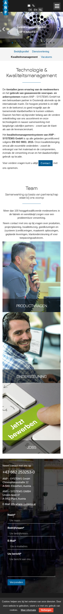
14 (50, 42)
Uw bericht (14, 553)
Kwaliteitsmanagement (24, 56)
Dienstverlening (40, 51)
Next (58, 28)
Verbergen (46, 610)
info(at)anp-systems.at (23, 504)
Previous (4, 28)
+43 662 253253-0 (19, 472)
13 (47, 42)
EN (35, 9)
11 (41, 42)
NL (40, 9)
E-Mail (12, 540)
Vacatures (46, 56)
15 (53, 42)
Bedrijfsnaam (16, 527)
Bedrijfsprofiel (21, 51)
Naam (11, 514)
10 (37, 42)
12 (44, 42)
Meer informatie (28, 610)
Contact (45, 163)
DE (30, 9)
